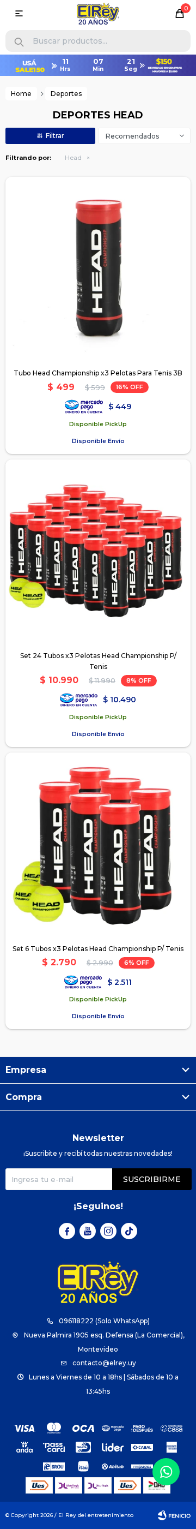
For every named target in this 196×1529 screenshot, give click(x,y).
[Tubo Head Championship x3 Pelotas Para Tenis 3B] (98, 269)
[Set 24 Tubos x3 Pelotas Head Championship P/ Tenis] (98, 552)
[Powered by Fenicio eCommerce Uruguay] (174, 1515)
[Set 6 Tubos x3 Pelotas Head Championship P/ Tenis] (98, 845)
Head (73, 158)
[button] (19, 42)
